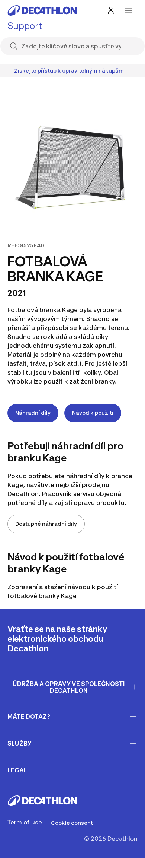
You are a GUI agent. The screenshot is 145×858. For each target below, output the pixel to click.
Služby (19, 743)
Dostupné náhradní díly (46, 524)
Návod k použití (92, 413)
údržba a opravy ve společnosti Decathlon (69, 687)
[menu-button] (129, 10)
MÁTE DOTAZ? (28, 716)
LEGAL (17, 770)
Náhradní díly (33, 413)
